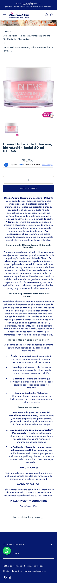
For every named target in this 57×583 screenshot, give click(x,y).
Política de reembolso (12, 565)
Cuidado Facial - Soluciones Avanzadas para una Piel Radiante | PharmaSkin (26, 37)
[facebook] (5, 577)
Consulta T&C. (29, 5)
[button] (5, 14)
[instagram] (10, 577)
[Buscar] (46, 14)
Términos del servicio (12, 571)
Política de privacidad (33, 565)
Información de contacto (35, 571)
